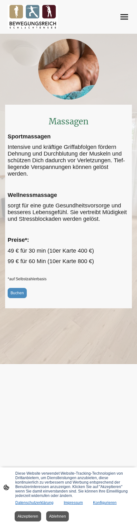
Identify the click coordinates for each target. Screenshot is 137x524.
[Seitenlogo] (33, 17)
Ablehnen (57, 516)
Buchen (17, 293)
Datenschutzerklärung (34, 502)
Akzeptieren (28, 516)
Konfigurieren (105, 502)
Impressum (73, 502)
